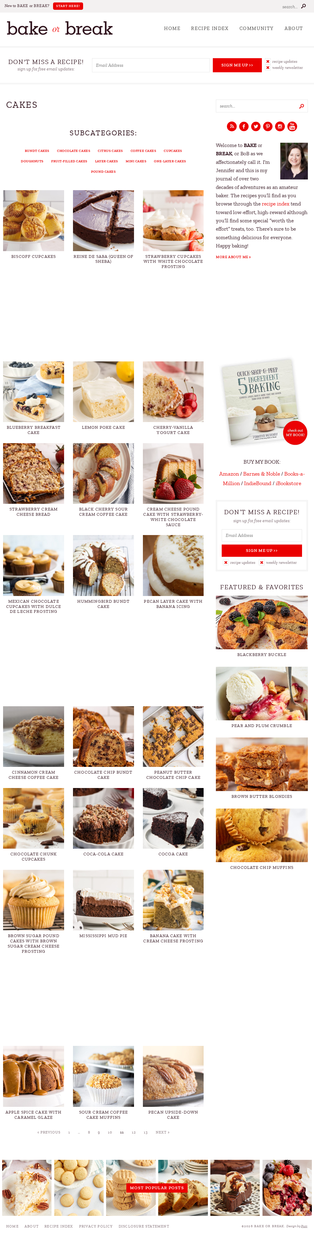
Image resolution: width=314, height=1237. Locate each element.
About (294, 28)
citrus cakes (110, 151)
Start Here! (68, 6)
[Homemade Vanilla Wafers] (79, 1188)
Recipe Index (209, 28)
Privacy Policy (96, 1226)
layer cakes (106, 161)
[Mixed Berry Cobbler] (287, 1188)
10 (110, 1132)
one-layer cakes (170, 161)
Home (172, 28)
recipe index (275, 204)
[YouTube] (292, 127)
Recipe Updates (284, 61)
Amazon (229, 474)
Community (256, 28)
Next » (163, 1132)
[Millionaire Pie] (27, 1188)
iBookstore (288, 483)
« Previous (48, 1132)
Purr (304, 1226)
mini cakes (136, 161)
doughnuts (32, 161)
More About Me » (233, 257)
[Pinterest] (267, 127)
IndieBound (257, 483)
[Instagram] (279, 127)
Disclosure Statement (144, 1226)
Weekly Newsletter (287, 67)
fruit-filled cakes (69, 161)
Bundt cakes (37, 151)
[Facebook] (244, 127)
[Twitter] (256, 127)
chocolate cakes (73, 151)
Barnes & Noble (261, 474)
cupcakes (173, 151)
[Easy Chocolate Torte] (235, 1188)
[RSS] (231, 127)
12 (134, 1132)
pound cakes (103, 172)
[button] (286, 61)
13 (146, 1132)
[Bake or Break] (59, 33)
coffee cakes (143, 151)
